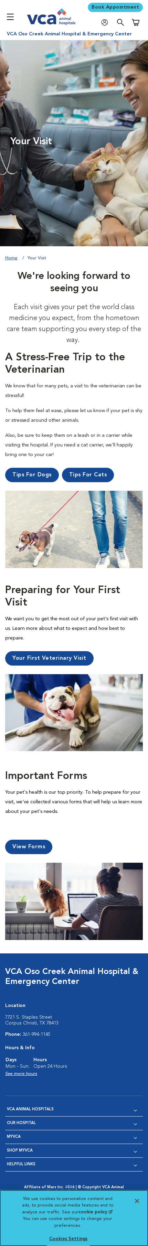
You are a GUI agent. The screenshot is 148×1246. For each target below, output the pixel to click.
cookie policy (95, 1212)
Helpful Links (21, 1164)
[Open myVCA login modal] (106, 22)
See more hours (21, 1074)
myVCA (14, 1137)
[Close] (137, 1201)
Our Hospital (21, 1123)
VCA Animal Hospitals (30, 1109)
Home (11, 258)
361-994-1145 (36, 1034)
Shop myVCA (20, 1151)
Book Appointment (115, 7)
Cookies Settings (68, 1239)
